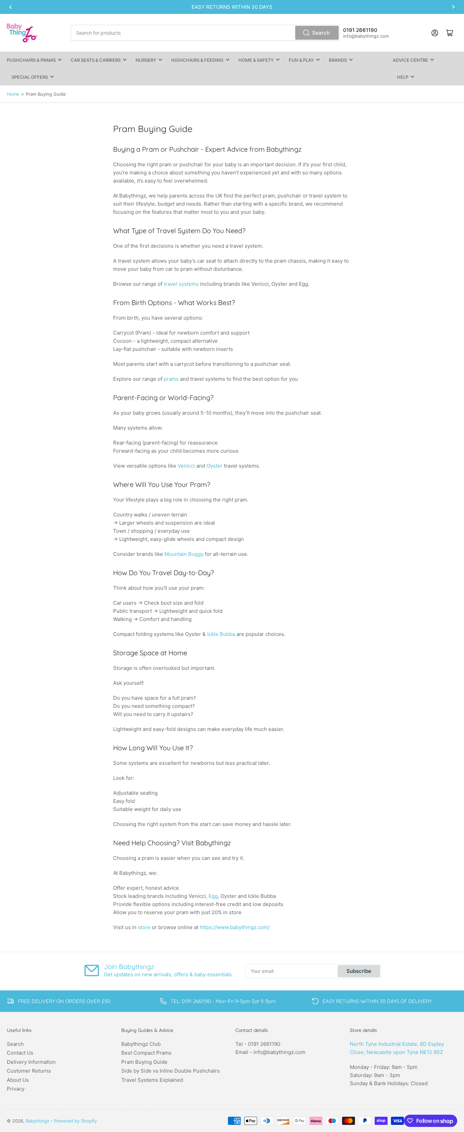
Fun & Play (301, 60)
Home (13, 94)
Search (321, 33)
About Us (18, 1080)
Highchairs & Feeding (197, 60)
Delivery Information (31, 1062)
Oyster (214, 466)
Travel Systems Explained (152, 1080)
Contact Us (20, 1053)
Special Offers (30, 77)
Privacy (15, 1089)
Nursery (146, 60)
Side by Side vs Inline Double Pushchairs (170, 1071)
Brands (338, 60)
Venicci (187, 466)
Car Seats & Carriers (96, 60)
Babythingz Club (141, 1044)
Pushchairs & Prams (31, 60)
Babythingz (37, 1121)
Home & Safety (256, 60)
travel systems (181, 284)
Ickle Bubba (221, 634)
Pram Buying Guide (144, 1062)
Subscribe (358, 971)
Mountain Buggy (183, 554)
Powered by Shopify (75, 1121)
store (144, 927)
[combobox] (205, 33)
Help (402, 77)
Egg (213, 896)
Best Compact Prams (146, 1053)
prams (172, 379)
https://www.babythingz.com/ (235, 927)
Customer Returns (29, 1071)
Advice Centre (410, 60)
